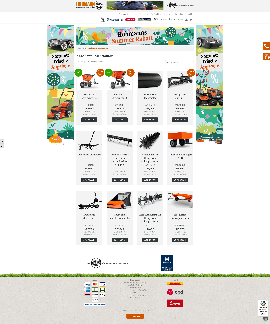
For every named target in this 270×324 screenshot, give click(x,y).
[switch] (263, 314)
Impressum (124, 310)
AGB (131, 310)
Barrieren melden (187, 14)
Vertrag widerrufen (135, 316)
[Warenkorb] (191, 19)
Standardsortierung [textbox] (173, 63)
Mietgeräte (166, 19)
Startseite (82, 48)
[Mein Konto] (186, 19)
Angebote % (123, 14)
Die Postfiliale (156, 14)
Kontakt (167, 14)
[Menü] (266, 301)
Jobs (175, 14)
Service (134, 14)
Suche (180, 19)
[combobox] (179, 62)
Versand (175, 280)
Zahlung (94, 280)
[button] (265, 319)
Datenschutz (145, 310)
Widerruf (137, 310)
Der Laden (144, 14)
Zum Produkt (89, 120)
